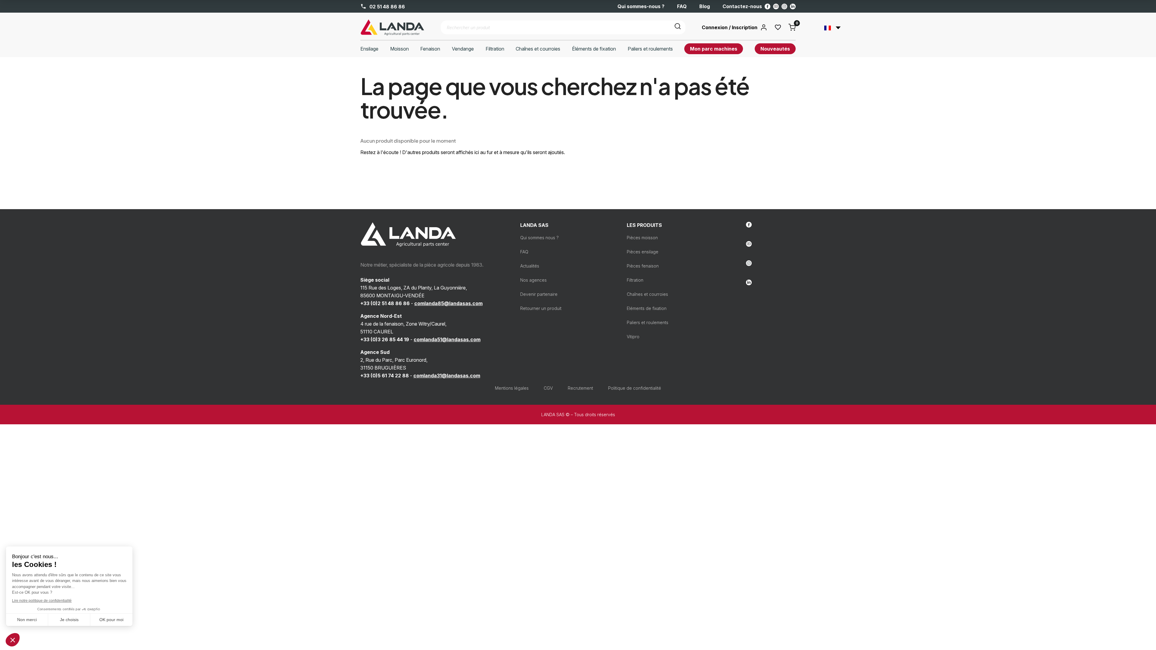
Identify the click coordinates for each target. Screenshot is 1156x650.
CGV (548, 388)
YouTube (776, 6)
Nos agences (533, 280)
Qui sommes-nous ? (640, 6)
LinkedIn (793, 6)
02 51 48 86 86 (386, 6)
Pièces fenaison (643, 265)
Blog (704, 6)
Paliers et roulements (647, 322)
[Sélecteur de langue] (832, 27)
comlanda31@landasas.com (446, 376)
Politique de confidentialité (634, 388)
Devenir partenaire (539, 294)
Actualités (529, 265)
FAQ (682, 6)
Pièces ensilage (642, 251)
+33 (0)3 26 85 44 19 (384, 339)
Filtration (635, 280)
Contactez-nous (742, 6)
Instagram (784, 6)
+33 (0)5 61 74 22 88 (384, 376)
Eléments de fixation (647, 308)
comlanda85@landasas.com (448, 303)
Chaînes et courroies (647, 294)
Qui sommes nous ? (539, 237)
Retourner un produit (540, 308)
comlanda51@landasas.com (447, 339)
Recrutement (580, 388)
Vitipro (633, 336)
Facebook (767, 6)
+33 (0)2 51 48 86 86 (385, 303)
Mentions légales (512, 388)
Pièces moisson (642, 237)
